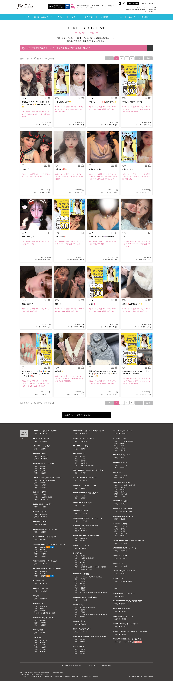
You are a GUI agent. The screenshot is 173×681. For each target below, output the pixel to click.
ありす (115, 192)
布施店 (130, 511)
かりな (148, 327)
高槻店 (123, 504)
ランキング (74, 17)
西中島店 (44, 571)
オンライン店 (129, 642)
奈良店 (83, 461)
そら (116, 259)
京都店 (43, 473)
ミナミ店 (44, 433)
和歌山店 (45, 456)
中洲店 (83, 616)
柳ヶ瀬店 (44, 514)
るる (49, 327)
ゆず (49, 259)
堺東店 (123, 457)
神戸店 (43, 483)
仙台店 (43, 485)
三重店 (43, 532)
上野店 (83, 528)
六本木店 (44, 524)
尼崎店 (83, 498)
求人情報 (145, 17)
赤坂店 (83, 567)
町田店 (43, 625)
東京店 (43, 651)
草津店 (43, 623)
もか (149, 125)
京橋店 (83, 449)
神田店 (43, 507)
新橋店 (43, 556)
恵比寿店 (44, 441)
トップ (26, 17)
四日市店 (44, 552)
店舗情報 (104, 17)
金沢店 (43, 549)
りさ (82, 125)
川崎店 (45, 517)
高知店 (43, 471)
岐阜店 (83, 540)
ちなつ (81, 394)
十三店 (83, 456)
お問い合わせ (106, 666)
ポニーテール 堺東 (40, 125)
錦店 (42, 608)
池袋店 (43, 487)
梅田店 (43, 466)
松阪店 (43, 468)
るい (49, 125)
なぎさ (115, 125)
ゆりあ (48, 192)
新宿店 (91, 592)
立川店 (43, 611)
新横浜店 (45, 458)
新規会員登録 (133, 3)
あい (149, 259)
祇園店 (50, 497)
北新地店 (52, 480)
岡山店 (43, 620)
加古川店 (84, 433)
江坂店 (43, 449)
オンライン (138, 642)
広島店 (83, 556)
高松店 (83, 458)
